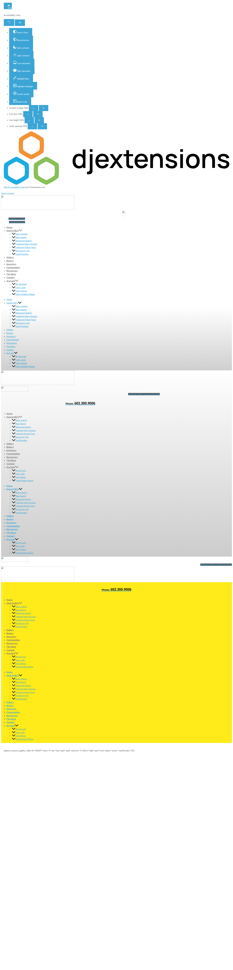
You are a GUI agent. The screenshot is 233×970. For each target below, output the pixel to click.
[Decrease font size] (28, 114)
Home (9, 227)
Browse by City (22, 251)
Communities (13, 267)
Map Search (21, 237)
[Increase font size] (38, 114)
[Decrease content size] (33, 108)
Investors (11, 264)
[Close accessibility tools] (20, 22)
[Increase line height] (39, 120)
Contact (10, 277)
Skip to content (7, 193)
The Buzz (11, 274)
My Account (20, 284)
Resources (12, 271)
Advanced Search (23, 241)
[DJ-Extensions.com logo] (116, 184)
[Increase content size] (43, 108)
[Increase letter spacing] (42, 126)
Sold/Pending (21, 254)
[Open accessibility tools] (8, 6)
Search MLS (12, 230)
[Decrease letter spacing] (32, 126)
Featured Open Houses (26, 244)
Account (10, 281)
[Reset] (9, 22)
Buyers (10, 261)
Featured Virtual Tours (25, 247)
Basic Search (21, 234)
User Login (20, 287)
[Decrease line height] (29, 120)
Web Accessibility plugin (14, 187)
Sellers (10, 257)
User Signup (21, 291)
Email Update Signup (25, 294)
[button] (20, 230)
